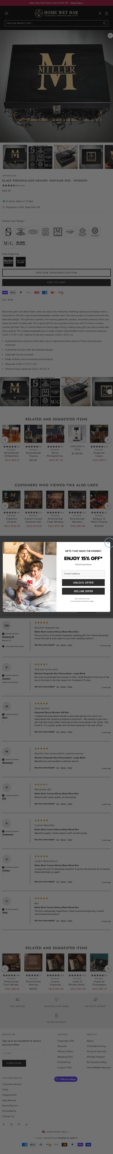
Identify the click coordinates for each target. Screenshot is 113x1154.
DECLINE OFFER (83, 591)
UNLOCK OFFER (83, 582)
